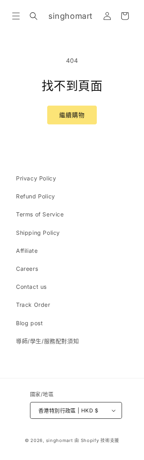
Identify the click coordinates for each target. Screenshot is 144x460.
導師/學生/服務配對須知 (47, 341)
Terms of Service (40, 214)
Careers (27, 268)
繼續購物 (72, 115)
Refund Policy (35, 196)
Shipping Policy (38, 232)
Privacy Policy (36, 178)
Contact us (31, 286)
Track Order (33, 304)
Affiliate (27, 250)
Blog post (29, 323)
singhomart (59, 440)
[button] (16, 16)
